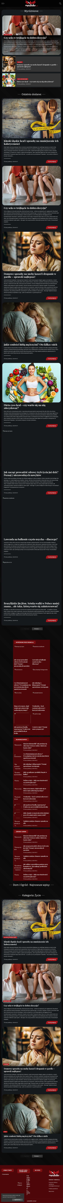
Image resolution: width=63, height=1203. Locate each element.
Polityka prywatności (53, 1188)
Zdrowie (20, 62)
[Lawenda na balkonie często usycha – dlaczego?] (31, 517)
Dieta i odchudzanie (22, 79)
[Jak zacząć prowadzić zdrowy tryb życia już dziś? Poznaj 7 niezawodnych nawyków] (31, 449)
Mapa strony (51, 1191)
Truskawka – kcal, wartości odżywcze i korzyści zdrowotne (38, 708)
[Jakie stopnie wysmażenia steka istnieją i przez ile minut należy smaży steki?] (18, 815)
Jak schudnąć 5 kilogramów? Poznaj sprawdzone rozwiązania (40, 685)
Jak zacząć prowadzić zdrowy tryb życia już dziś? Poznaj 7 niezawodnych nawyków (31, 473)
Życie (5, 1131)
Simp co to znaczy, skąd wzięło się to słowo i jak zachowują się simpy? (21, 708)
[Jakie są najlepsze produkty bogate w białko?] (18, 774)
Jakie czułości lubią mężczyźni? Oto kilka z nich (30, 344)
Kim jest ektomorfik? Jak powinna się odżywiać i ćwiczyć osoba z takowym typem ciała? (35, 746)
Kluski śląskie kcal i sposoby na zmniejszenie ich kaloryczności (31, 142)
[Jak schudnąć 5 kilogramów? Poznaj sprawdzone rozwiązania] (40, 675)
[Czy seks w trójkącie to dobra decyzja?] (31, 185)
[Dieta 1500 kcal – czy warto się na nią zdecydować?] (8, 80)
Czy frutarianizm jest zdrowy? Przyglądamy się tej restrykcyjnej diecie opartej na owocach (36, 756)
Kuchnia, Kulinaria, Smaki (10, 937)
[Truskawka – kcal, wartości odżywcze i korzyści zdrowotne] (40, 698)
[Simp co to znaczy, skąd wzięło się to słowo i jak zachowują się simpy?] (22, 698)
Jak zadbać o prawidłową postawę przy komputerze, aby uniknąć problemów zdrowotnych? (35, 866)
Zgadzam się (17, 1199)
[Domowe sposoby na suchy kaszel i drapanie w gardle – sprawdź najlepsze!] (8, 64)
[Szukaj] (59, 3)
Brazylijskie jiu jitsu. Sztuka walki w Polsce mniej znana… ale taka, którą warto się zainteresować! (31, 605)
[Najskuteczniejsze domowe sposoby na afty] (18, 823)
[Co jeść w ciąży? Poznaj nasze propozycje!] (40, 719)
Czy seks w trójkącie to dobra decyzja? (25, 37)
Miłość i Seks (8, 34)
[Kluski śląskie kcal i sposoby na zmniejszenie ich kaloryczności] (31, 118)
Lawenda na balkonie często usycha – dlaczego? (31, 539)
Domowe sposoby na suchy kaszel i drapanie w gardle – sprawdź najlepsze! (37, 66)
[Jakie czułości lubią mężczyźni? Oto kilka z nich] (31, 322)
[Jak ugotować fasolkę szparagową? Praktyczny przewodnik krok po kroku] (22, 719)
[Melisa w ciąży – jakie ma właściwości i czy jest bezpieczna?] (18, 782)
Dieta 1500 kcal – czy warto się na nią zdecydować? (35, 82)
